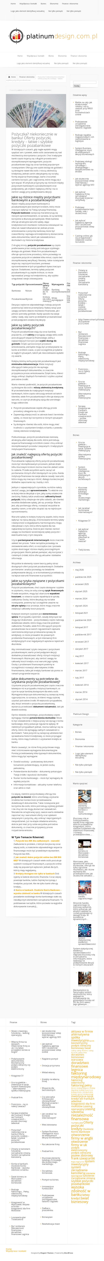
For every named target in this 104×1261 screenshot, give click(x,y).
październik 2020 (83, 620)
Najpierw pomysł (50, 1058)
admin (20, 90)
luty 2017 (79, 677)
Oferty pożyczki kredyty (82, 1125)
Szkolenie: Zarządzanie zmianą (83, 1177)
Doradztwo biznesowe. (47, 1171)
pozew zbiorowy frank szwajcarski (83, 1156)
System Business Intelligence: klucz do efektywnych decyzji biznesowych (84, 151)
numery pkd (77, 1122)
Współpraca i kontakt (16, 1251)
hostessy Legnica (76, 1094)
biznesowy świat (81, 1048)
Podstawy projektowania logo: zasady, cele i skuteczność (84, 210)
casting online (82, 1052)
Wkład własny (48, 1072)
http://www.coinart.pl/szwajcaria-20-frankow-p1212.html (86, 321)
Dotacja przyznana (51, 1065)
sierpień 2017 (81, 649)
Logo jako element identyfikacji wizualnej (84, 755)
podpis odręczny (81, 1152)
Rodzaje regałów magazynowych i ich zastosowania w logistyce (84, 138)
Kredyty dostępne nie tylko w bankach (35, 873)
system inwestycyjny (83, 1162)
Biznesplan (47, 1217)
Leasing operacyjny (81, 1107)
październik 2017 (83, 634)
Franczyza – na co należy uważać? (84, 371)
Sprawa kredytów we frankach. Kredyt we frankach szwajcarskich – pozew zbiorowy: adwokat (84, 414)
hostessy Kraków (87, 1092)
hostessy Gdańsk (76, 1092)
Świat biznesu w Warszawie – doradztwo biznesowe (84, 852)
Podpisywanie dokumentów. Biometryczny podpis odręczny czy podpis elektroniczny (20, 1063)
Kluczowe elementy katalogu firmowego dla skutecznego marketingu (84, 493)
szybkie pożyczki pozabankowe (82, 1182)
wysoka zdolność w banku (80, 1191)
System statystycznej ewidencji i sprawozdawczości (86, 941)
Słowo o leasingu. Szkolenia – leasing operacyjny (20, 1033)
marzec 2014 (81, 692)
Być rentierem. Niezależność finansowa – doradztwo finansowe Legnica (84, 338)
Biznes (78, 732)
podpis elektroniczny (79, 1149)
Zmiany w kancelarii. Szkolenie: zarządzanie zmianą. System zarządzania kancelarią (84, 277)
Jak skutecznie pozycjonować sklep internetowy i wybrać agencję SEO (84, 181)
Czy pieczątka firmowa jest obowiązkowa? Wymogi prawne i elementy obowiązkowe (50, 1102)
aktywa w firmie (82, 1031)
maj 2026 (79, 569)
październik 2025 (83, 577)
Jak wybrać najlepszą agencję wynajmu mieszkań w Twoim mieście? (83, 535)
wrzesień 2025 (82, 584)
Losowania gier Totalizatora (18, 1218)
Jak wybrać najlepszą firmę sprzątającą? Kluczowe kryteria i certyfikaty (84, 196)
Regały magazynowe (77, 1162)
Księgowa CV (84, 520)
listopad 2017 (81, 627)
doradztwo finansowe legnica (80, 1066)
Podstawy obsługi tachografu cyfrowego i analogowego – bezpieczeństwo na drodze (84, 166)
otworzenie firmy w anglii (82, 1136)
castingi (73, 1050)
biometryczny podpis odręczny (81, 1044)
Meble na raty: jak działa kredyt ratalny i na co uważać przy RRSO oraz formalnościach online (84, 108)
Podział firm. (17, 1097)
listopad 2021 (81, 613)
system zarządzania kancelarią (79, 1170)
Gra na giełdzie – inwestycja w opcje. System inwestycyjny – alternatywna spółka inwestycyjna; (84, 389)
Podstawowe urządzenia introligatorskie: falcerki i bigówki (83, 124)
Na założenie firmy (51, 1144)
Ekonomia (80, 739)
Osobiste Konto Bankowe (82, 1130)
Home (13, 77)
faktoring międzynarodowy (86, 1075)
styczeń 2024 (81, 605)
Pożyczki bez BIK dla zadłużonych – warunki (37, 840)
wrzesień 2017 (82, 641)
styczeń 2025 (81, 591)
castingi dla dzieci (82, 1050)
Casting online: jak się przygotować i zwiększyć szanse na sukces (84, 238)
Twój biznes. (84, 549)
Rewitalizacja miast (51, 1224)
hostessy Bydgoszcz (83, 1088)
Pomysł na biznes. (50, 1179)
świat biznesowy (80, 1200)
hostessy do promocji (86, 1090)
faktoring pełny (81, 1085)
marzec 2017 (81, 670)
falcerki (73, 1088)
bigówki (91, 1041)
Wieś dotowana (49, 1124)
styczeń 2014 (81, 699)
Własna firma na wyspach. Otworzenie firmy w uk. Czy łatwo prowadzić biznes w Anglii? (20, 1046)
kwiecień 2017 (81, 663)
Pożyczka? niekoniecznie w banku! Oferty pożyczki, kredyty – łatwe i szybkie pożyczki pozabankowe (85, 301)
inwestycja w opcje (82, 1096)
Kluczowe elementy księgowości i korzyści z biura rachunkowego (85, 808)
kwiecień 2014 (81, 685)
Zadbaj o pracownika (47, 1209)
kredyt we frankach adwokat (82, 1100)
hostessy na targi (87, 1094)
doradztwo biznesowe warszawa (77, 1057)
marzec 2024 (81, 598)
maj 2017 (79, 656)
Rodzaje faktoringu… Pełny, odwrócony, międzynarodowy (86, 356)
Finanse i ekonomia (26, 77)
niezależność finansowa (82, 1117)
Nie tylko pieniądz (83, 764)
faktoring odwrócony (77, 1081)
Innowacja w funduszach (48, 1187)
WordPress (68, 1253)
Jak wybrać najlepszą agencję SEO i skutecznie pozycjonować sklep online (84, 224)
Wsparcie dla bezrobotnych (48, 1089)
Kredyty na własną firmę (50, 1080)
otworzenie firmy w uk (79, 1143)
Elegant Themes (47, 1253)
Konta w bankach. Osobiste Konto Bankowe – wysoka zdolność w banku (20, 1166)
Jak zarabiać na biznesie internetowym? (85, 510)
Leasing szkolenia (83, 1110)
